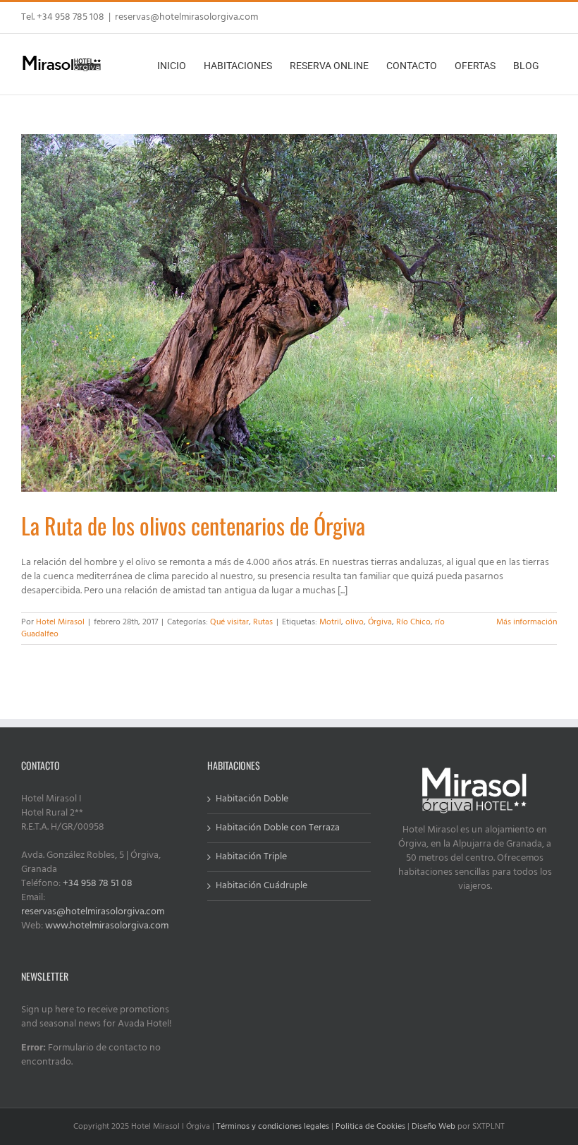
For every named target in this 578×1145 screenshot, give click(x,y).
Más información (526, 622)
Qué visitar (229, 622)
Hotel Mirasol (60, 622)
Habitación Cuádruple (261, 886)
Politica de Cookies (370, 1127)
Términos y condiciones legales (272, 1127)
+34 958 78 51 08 (98, 884)
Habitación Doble (252, 799)
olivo (354, 622)
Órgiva (380, 622)
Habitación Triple (251, 857)
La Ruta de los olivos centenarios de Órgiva (193, 525)
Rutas (263, 622)
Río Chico (413, 622)
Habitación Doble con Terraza (278, 828)
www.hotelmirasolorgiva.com (106, 926)
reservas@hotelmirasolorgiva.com (186, 17)
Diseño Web (433, 1127)
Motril (330, 622)
